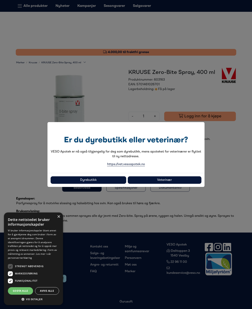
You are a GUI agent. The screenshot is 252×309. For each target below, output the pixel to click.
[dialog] (33, 258)
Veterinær (164, 180)
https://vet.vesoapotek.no (126, 164)
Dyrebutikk (88, 180)
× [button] (58, 216)
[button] (33, 299)
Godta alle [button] (20, 290)
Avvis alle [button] (47, 290)
